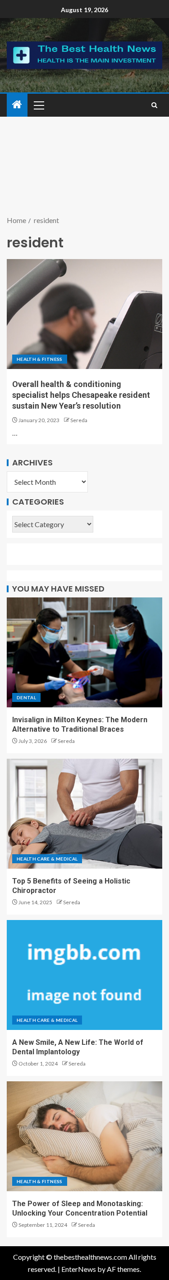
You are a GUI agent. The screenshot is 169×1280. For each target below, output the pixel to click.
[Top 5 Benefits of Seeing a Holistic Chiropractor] (84, 814)
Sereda (78, 420)
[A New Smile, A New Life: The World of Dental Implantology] (84, 975)
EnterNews (78, 1269)
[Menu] (38, 105)
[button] (38, 105)
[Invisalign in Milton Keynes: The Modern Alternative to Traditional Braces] (84, 652)
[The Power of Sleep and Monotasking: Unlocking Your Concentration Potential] (84, 1136)
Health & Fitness (40, 359)
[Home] (17, 104)
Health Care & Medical (47, 858)
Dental (26, 697)
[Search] (154, 105)
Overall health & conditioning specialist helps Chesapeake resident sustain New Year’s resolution (81, 394)
